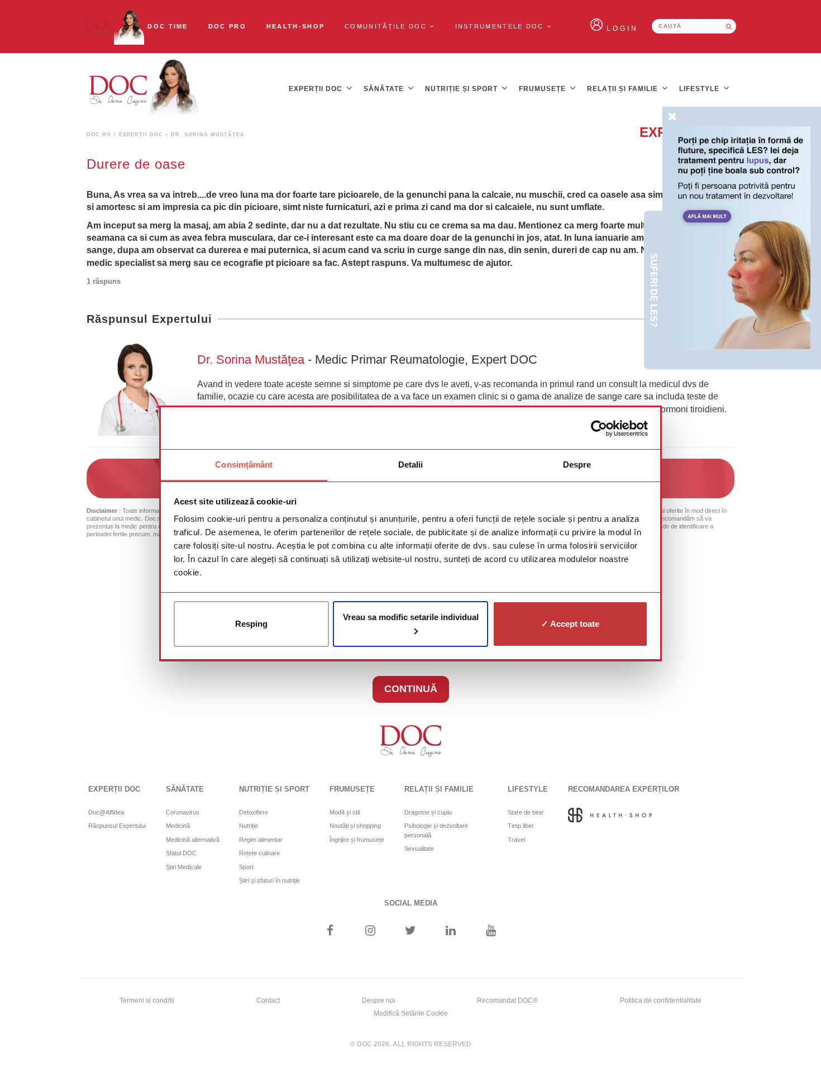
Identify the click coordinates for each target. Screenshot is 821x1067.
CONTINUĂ (410, 688)
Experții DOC (317, 89)
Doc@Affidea (106, 812)
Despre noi (378, 1000)
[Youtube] (491, 931)
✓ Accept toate (570, 623)
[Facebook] (329, 931)
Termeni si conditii (147, 1000)
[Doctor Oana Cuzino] (114, 26)
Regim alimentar (261, 839)
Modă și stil (345, 812)
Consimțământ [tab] (244, 464)
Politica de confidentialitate (660, 1000)
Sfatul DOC (181, 853)
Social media (410, 903)
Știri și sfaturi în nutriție (269, 880)
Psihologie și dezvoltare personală (436, 830)
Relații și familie (623, 89)
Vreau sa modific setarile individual (411, 617)
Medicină (178, 825)
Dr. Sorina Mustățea (252, 359)
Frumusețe (543, 89)
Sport (246, 867)
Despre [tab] (577, 464)
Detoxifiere (253, 812)
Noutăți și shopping (355, 825)
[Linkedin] (451, 931)
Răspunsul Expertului (117, 825)
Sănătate (385, 89)
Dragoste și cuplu (428, 812)
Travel (516, 839)
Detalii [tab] (410, 464)
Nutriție (248, 825)
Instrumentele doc (501, 26)
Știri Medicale (184, 867)
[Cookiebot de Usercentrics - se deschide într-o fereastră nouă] (599, 428)
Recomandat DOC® (507, 1000)
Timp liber (521, 825)
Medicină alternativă (192, 839)
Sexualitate (419, 848)
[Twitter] (410, 931)
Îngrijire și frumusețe (357, 839)
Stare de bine (525, 812)
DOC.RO (99, 134)
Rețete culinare (259, 853)
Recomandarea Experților (623, 789)
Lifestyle (700, 89)
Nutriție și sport (462, 89)
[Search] (729, 26)
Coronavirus (182, 812)
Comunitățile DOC (387, 26)
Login (622, 28)
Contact (268, 1000)
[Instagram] (370, 931)
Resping (251, 623)
